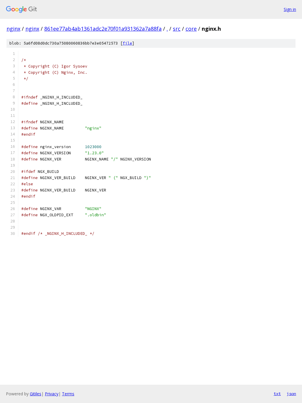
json (291, 393)
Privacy (51, 394)
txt (277, 393)
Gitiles (35, 394)
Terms (68, 394)
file (127, 43)
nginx (13, 28)
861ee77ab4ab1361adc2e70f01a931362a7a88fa (103, 28)
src (176, 28)
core (191, 28)
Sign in (290, 9)
